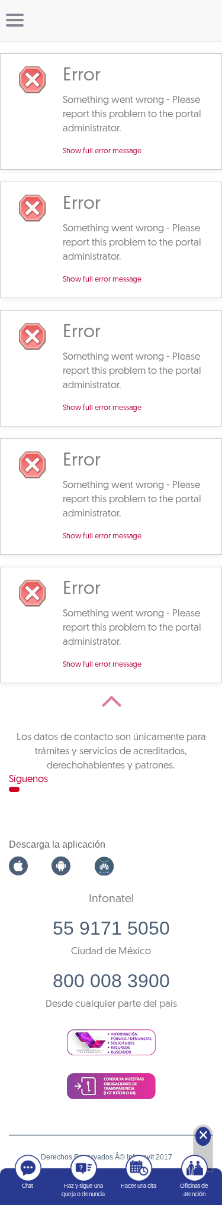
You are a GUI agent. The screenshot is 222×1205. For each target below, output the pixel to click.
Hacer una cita (138, 1186)
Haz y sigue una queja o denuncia (83, 1190)
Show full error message (102, 151)
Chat (27, 1186)
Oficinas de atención (194, 1190)
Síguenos (28, 779)
